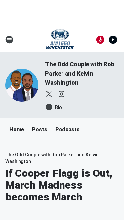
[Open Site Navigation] (9, 40)
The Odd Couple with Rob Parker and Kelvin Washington (79, 73)
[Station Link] (60, 39)
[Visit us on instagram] (61, 94)
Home (16, 129)
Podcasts (67, 129)
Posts (39, 129)
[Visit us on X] (49, 94)
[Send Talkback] (100, 40)
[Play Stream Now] (113, 40)
